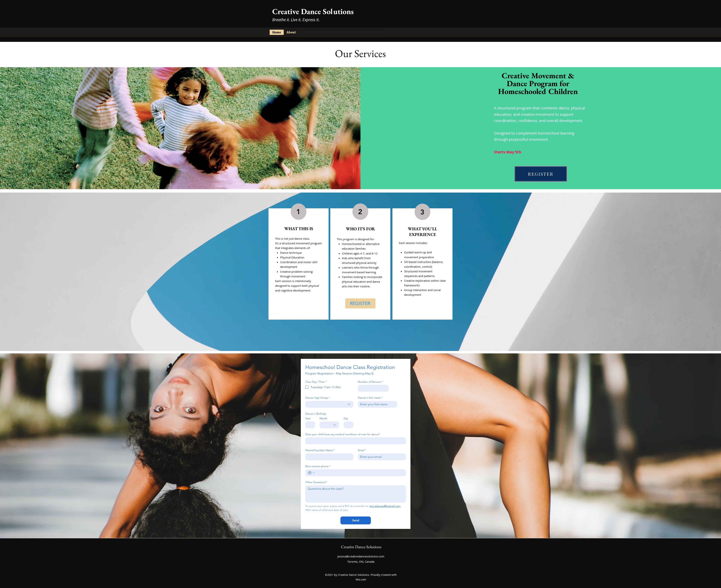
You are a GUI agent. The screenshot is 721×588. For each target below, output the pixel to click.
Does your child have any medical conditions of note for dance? (342, 434)
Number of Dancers (370, 381)
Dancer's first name (370, 397)
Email (362, 450)
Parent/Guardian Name (320, 450)
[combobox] (329, 404)
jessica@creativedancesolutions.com (360, 556)
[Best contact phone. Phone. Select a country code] (311, 473)
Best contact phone (317, 466)
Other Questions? (315, 482)
